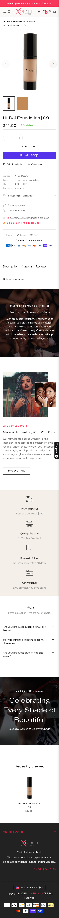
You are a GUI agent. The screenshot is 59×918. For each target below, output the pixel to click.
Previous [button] (5, 63)
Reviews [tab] (41, 266)
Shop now (46, 3)
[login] (37, 12)
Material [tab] (27, 266)
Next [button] (53, 63)
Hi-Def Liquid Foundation (25, 21)
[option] (29, 62)
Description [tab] (10, 266)
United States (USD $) (30, 887)
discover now (16, 471)
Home (6, 21)
